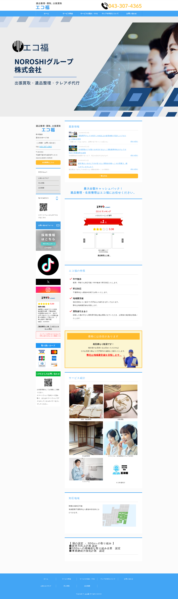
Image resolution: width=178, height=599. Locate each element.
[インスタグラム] (48, 291)
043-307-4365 (45, 146)
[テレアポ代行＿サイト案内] (120, 453)
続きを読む (134, 141)
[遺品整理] (86, 416)
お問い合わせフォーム (45, 225)
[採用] (48, 249)
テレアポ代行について (110, 13)
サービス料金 (68, 13)
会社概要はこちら (48, 162)
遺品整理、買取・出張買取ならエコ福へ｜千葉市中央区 (57, 5)
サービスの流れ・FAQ (89, 13)
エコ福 (87, 594)
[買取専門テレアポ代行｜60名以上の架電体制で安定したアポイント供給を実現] (73, 136)
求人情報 (41, 183)
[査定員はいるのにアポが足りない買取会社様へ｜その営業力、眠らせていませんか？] (73, 164)
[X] (48, 283)
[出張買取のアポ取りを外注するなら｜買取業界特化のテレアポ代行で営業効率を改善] (73, 150)
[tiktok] (48, 275)
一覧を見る (103, 176)
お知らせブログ (43, 178)
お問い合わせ (131, 13)
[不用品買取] (120, 416)
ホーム (46, 13)
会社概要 (41, 188)
